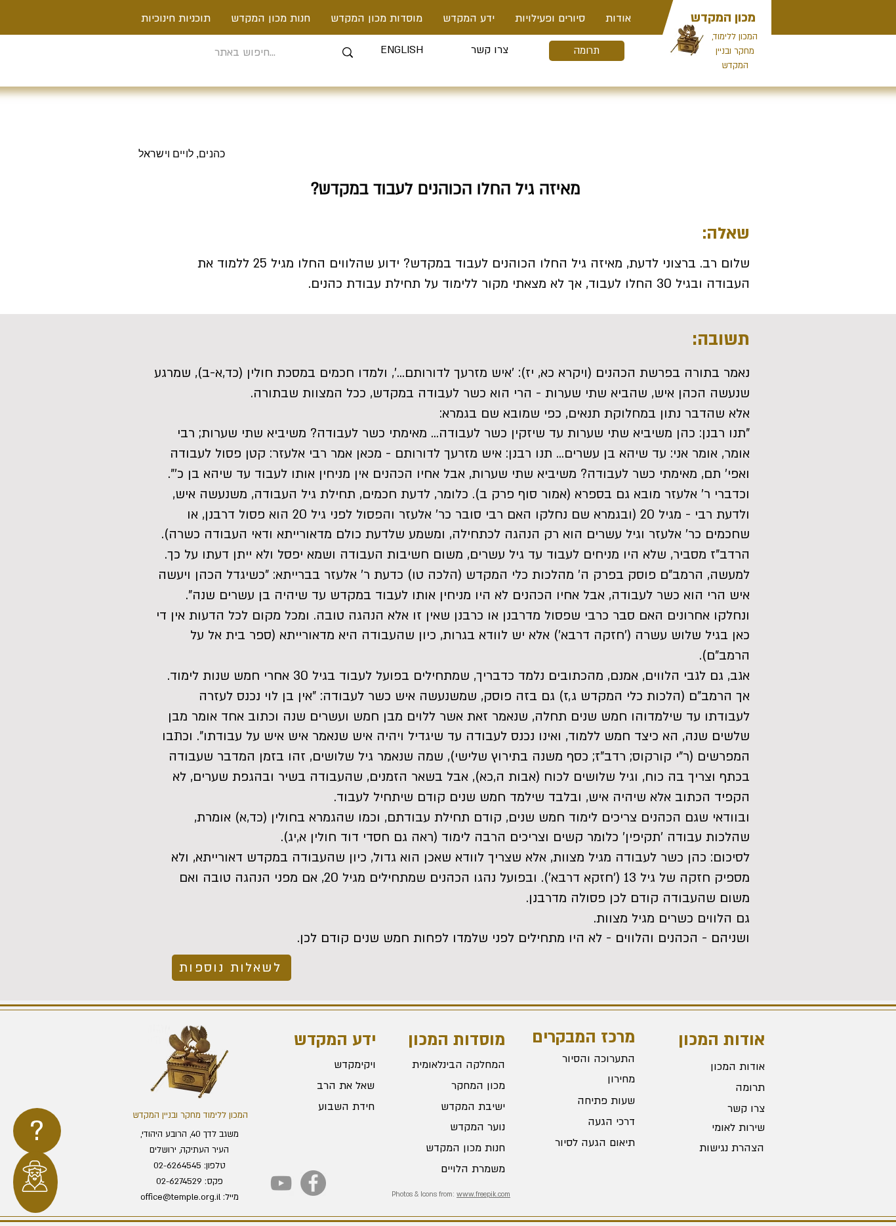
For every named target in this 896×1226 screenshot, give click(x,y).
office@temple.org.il (180, 1197)
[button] (549, 18)
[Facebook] (313, 1183)
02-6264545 (177, 1166)
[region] (37, 1131)
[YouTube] (281, 1183)
